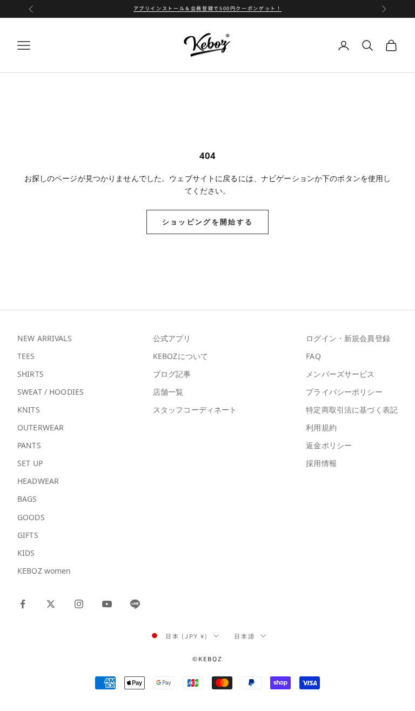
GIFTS (27, 535)
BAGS (27, 499)
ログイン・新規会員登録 (348, 338)
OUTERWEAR (40, 427)
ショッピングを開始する (207, 222)
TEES (26, 356)
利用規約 (321, 427)
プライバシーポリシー (344, 392)
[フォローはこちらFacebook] (22, 604)
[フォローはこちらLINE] (135, 604)
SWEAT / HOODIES (50, 392)
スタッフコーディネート (195, 409)
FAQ (313, 356)
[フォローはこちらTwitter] (50, 604)
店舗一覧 (168, 392)
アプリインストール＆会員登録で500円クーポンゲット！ (207, 8)
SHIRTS (30, 374)
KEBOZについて (180, 356)
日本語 (244, 636)
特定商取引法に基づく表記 (352, 409)
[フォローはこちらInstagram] (78, 604)
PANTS (29, 445)
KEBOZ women (44, 571)
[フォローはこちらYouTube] (107, 604)
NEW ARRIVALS (44, 338)
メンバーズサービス (340, 374)
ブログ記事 (172, 374)
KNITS (28, 409)
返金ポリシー (329, 445)
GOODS (31, 517)
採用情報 (321, 463)
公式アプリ (172, 338)
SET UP (30, 463)
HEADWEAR (38, 481)
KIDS (26, 553)
